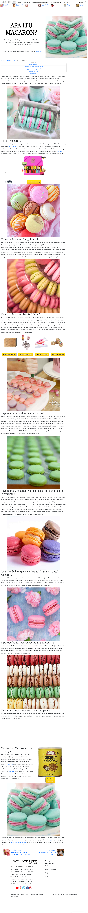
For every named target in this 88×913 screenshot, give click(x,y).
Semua (9, 60)
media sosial (48, 840)
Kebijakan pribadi (57, 894)
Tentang (66, 2)
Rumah (3, 60)
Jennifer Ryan (39, 51)
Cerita (47, 866)
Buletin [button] (81, 2)
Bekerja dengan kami (51, 869)
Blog (14, 60)
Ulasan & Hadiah (56, 2)
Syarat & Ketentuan (70, 894)
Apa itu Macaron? (33, 64)
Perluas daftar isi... (34, 73)
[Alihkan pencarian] (85, 2)
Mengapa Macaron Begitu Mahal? (34, 69)
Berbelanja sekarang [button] (34, 182)
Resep (20, 2)
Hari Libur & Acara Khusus (40, 2)
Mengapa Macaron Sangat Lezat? (34, 66)
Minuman (27, 2)
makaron (60, 151)
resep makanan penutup (19, 842)
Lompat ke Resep (33, 71)
